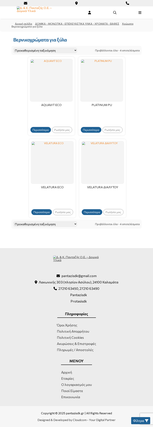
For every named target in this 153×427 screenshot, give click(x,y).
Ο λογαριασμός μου (76, 385)
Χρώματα (127, 23)
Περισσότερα (41, 129)
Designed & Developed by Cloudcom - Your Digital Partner (76, 419)
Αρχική (66, 372)
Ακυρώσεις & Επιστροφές (76, 344)
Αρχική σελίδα (23, 23)
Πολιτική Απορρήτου (73, 331)
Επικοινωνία (70, 397)
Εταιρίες (67, 378)
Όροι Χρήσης (67, 325)
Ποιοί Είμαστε (72, 391)
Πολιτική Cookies (70, 337)
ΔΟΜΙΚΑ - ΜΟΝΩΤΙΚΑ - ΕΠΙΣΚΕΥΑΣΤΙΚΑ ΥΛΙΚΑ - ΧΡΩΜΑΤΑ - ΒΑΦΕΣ (77, 23)
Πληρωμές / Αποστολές (75, 350)
